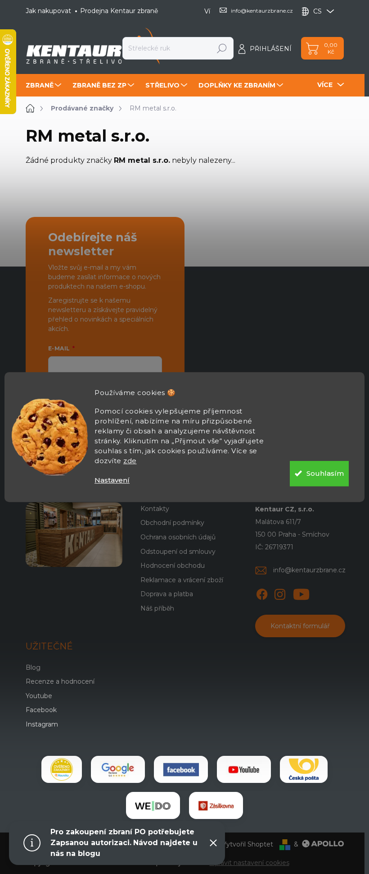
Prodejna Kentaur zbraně (119, 11)
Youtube (39, 696)
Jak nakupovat (48, 11)
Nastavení (112, 480)
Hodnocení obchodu (172, 565)
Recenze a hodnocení (60, 681)
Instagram (42, 724)
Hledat (222, 48)
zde (130, 460)
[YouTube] (301, 592)
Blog (33, 667)
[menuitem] (44, 85)
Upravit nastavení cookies (249, 863)
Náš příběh (157, 608)
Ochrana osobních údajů (178, 537)
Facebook (41, 710)
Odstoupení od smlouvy (178, 551)
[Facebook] (262, 592)
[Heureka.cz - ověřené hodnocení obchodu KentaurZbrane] (61, 769)
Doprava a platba (166, 594)
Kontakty (154, 509)
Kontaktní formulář (300, 626)
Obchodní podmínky (172, 523)
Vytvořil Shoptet (247, 844)
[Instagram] (280, 592)
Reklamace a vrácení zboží (181, 580)
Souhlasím (325, 473)
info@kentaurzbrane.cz (309, 570)
